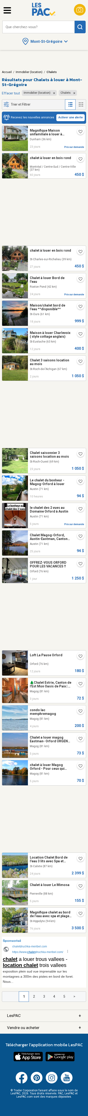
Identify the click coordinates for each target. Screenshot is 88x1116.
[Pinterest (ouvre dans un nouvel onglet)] (36, 1082)
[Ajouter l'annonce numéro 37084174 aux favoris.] (78, 159)
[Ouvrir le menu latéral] (7, 10)
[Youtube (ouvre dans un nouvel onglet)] (66, 1082)
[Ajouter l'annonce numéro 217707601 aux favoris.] (78, 656)
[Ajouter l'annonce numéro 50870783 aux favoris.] (78, 766)
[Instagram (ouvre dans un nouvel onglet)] (51, 1082)
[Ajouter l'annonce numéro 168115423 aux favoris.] (78, 481)
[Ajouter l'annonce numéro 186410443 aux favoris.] (78, 859)
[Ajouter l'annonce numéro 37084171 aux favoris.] (78, 252)
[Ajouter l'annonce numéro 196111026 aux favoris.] (78, 711)
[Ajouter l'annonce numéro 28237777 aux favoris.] (78, 334)
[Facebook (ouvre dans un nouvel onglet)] (21, 1082)
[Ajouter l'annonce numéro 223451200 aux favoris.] (78, 684)
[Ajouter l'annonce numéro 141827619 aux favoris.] (78, 739)
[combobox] (38, 27)
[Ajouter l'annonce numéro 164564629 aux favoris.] (78, 913)
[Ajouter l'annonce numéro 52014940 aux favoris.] (78, 536)
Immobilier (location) (29, 72)
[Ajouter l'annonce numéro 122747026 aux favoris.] (78, 279)
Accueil (7, 72)
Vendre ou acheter (44, 1027)
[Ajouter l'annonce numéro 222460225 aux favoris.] (78, 361)
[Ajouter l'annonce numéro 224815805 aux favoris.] (78, 454)
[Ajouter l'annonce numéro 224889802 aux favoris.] (78, 132)
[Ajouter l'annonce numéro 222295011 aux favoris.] (78, 509)
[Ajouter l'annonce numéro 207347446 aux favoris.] (78, 564)
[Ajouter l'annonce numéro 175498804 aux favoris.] (78, 307)
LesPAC (44, 1015)
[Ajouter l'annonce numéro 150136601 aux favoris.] (78, 886)
